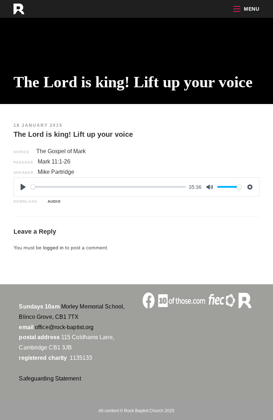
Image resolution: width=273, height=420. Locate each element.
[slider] (108, 186)
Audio (53, 201)
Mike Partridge (56, 172)
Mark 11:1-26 (54, 162)
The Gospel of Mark (61, 151)
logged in (53, 247)
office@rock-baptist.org (64, 327)
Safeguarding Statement (50, 378)
